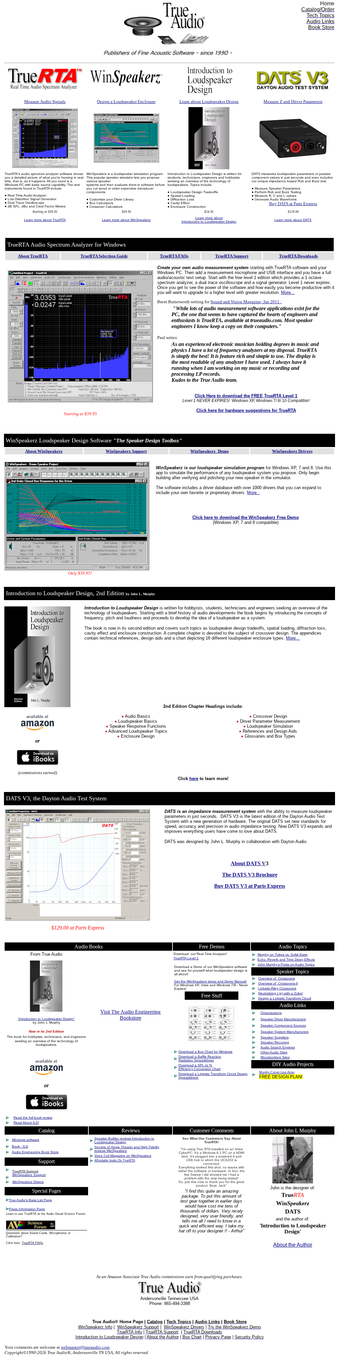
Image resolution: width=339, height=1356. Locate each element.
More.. (253, 492)
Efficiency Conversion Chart (199, 1069)
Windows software (25, 1140)
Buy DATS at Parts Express (293, 203)
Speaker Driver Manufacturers (283, 1019)
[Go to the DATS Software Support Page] (293, 157)
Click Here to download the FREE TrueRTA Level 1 (246, 395)
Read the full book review (33, 1117)
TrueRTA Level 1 (186, 958)
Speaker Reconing (275, 1042)
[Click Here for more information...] (80, 404)
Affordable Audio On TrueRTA (114, 1160)
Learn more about (45, 220)
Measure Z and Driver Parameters (293, 101)
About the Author (292, 1245)
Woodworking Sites (275, 1057)
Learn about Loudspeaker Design (209, 101)
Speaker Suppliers (275, 1037)
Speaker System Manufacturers (285, 1032)
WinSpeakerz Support (126, 451)
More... (288, 292)
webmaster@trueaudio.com (85, 1347)
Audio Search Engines (278, 1047)
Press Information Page (27, 1209)
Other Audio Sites (274, 1052)
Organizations (271, 1013)
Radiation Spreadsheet (196, 1060)
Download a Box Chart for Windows (205, 1051)
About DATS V (248, 863)
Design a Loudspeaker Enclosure (126, 101)
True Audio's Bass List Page (30, 1200)
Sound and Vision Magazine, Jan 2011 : (246, 301)
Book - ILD (20, 1146)
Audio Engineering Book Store (35, 1152)
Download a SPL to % (195, 1065)
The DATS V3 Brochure (249, 874)
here (193, 778)
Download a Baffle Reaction (199, 1056)
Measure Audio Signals (45, 101)
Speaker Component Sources (283, 1025)
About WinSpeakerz (44, 451)
